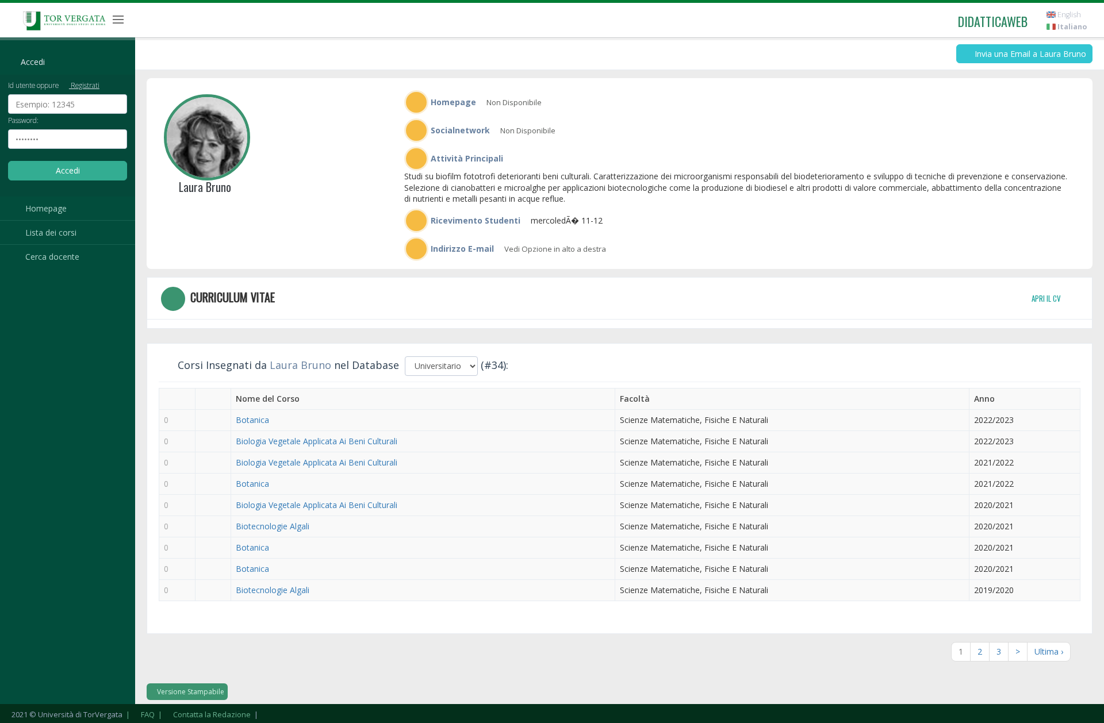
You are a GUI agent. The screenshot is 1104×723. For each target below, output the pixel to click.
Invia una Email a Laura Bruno (1029, 53)
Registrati (84, 85)
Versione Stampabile (189, 692)
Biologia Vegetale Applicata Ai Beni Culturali (316, 441)
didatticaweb (993, 21)
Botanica (252, 419)
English (1068, 15)
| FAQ (139, 714)
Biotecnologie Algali (272, 526)
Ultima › (1048, 651)
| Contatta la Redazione (203, 714)
